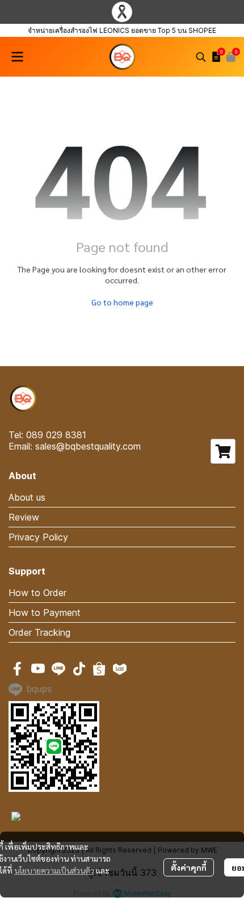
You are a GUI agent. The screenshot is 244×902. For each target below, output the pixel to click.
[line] (58, 669)
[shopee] (99, 669)
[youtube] (38, 669)
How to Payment (45, 612)
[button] (201, 57)
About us (27, 497)
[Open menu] (17, 56)
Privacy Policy (38, 537)
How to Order (37, 592)
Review (24, 517)
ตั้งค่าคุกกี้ (189, 867)
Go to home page (122, 302)
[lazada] (120, 669)
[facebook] (18, 669)
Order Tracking (39, 632)
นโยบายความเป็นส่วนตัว (54, 870)
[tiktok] (79, 669)
